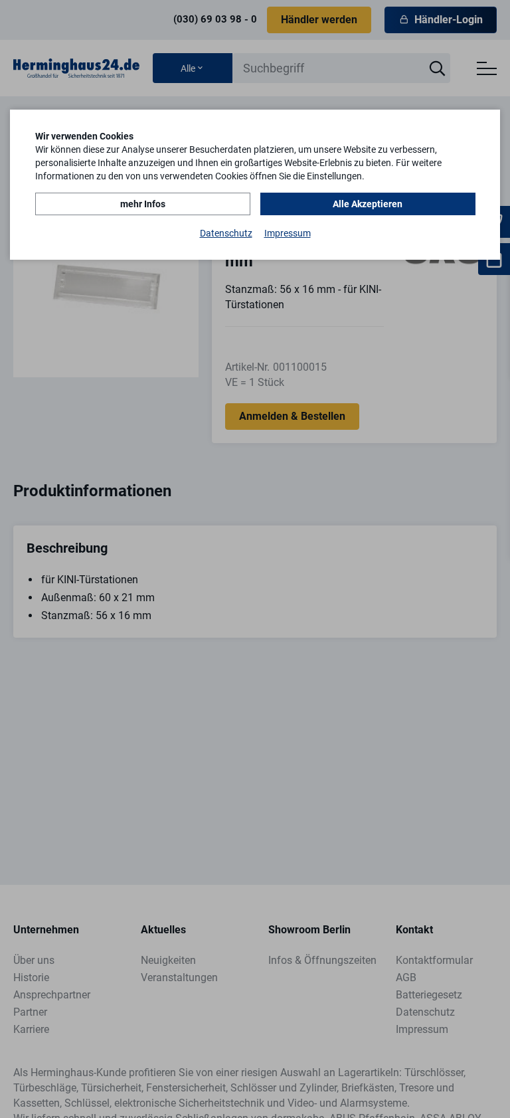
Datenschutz (226, 233)
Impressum (287, 233)
